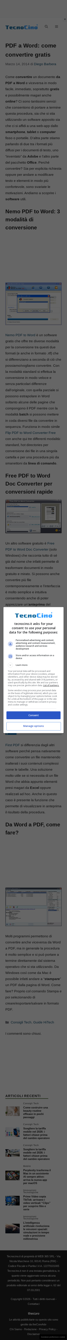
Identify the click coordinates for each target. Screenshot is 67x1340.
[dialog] (33, 670)
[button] (33, 665)
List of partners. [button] (51, 685)
